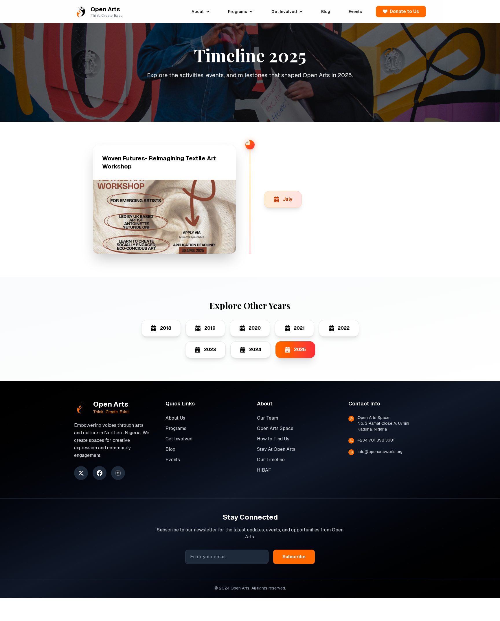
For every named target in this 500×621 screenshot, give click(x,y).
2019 (210, 328)
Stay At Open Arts (276, 449)
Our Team (267, 418)
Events (355, 11)
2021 (299, 328)
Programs (237, 11)
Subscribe (294, 557)
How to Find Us (273, 439)
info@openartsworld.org (380, 451)
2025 (300, 349)
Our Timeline (271, 460)
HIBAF (264, 470)
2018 (165, 328)
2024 (255, 349)
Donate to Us (404, 11)
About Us (175, 418)
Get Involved (284, 11)
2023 (210, 349)
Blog (325, 11)
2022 (344, 328)
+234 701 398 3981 (376, 440)
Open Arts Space (275, 428)
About (198, 11)
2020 (255, 328)
